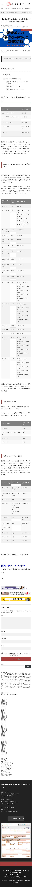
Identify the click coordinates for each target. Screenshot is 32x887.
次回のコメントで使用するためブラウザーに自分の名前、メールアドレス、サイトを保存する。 (15, 654)
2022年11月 (4, 742)
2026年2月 (4, 700)
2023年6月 (4, 734)
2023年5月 (4, 735)
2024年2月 (4, 726)
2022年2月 (4, 750)
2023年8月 (4, 732)
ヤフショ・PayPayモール (7, 768)
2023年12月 (4, 728)
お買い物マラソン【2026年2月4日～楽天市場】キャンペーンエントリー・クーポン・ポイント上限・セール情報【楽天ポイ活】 (16, 677)
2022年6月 (4, 747)
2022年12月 (4, 741)
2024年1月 (4, 727)
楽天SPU (5, 27)
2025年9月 (4, 706)
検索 (2, 664)
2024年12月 (4, 715)
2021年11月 (4, 754)
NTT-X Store (4, 761)
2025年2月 (4, 713)
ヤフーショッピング (8, 877)
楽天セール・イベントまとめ (15, 89)
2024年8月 (4, 719)
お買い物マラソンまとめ (17, 8)
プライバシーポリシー (22, 877)
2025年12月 (4, 702)
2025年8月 (4, 707)
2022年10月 (4, 743)
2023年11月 (4, 729)
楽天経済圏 (25, 27)
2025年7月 (4, 708)
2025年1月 (4, 714)
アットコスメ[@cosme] (7, 764)
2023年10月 (4, 730)
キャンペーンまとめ (13, 86)
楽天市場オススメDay (6, 774)
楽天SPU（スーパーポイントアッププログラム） (17, 82)
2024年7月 (4, 720)
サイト (3, 645)
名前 (3, 631)
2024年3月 (4, 725)
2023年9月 (4, 731)
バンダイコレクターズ (6, 767)
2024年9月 (4, 718)
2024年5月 (4, 723)
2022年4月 (4, 749)
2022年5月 (4, 748)
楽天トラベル (4, 773)
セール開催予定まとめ (6, 765)
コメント (4, 615)
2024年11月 (4, 716)
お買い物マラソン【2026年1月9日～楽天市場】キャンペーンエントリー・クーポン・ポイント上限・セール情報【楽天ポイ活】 (16, 684)
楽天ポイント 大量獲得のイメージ (12, 78)
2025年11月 (4, 703)
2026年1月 (4, 701)
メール (3, 638)
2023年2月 (4, 739)
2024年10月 (4, 717)
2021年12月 (4, 753)
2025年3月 (4, 712)
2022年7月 (4, 746)
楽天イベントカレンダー (12, 875)
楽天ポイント (19, 27)
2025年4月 (4, 711)
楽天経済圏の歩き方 (13, 12)
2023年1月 (4, 740)
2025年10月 (4, 704)
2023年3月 (4, 738)
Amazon (3, 759)
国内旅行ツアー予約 (6, 770)
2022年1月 (4, 751)
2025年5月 (4, 710)
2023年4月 (4, 737)
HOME (4, 12)
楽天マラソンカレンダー (13, 565)
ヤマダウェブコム (5, 769)
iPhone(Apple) (4, 760)
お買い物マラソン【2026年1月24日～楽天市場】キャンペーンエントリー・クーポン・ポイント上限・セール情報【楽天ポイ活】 (15, 681)
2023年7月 (4, 733)
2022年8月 (4, 745)
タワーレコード (5, 766)
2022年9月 (4, 744)
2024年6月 (4, 722)
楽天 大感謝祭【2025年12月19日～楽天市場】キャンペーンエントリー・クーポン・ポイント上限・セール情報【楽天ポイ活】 (15, 687)
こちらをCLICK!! (16, 818)
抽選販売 (3, 771)
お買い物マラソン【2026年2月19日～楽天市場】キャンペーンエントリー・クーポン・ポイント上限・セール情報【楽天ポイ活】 (15, 674)
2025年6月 (4, 709)
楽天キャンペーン (5, 8)
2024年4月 (4, 724)
